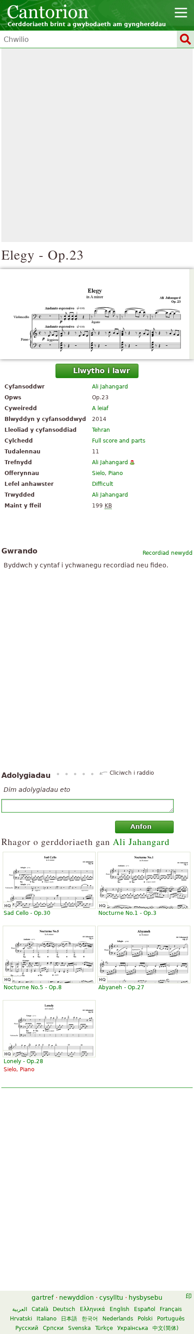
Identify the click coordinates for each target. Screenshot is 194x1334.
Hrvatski (21, 1319)
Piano (115, 473)
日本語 (69, 1319)
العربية (19, 1309)
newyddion (76, 1297)
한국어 (90, 1319)
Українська (132, 1328)
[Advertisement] (97, 145)
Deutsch (64, 1309)
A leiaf (100, 408)
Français (171, 1309)
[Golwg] (97, 314)
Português (171, 1319)
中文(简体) (165, 1328)
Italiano (46, 1319)
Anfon (141, 826)
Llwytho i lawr (101, 370)
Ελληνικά (92, 1309)
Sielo (98, 473)
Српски (53, 1328)
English (119, 1309)
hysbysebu (145, 1297)
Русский (26, 1328)
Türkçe (104, 1328)
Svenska (79, 1328)
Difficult (102, 484)
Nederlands (117, 1319)
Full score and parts (118, 441)
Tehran (101, 430)
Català (40, 1309)
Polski (145, 1319)
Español (144, 1309)
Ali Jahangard (110, 387)
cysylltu (111, 1297)
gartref (43, 1297)
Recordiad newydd (168, 553)
